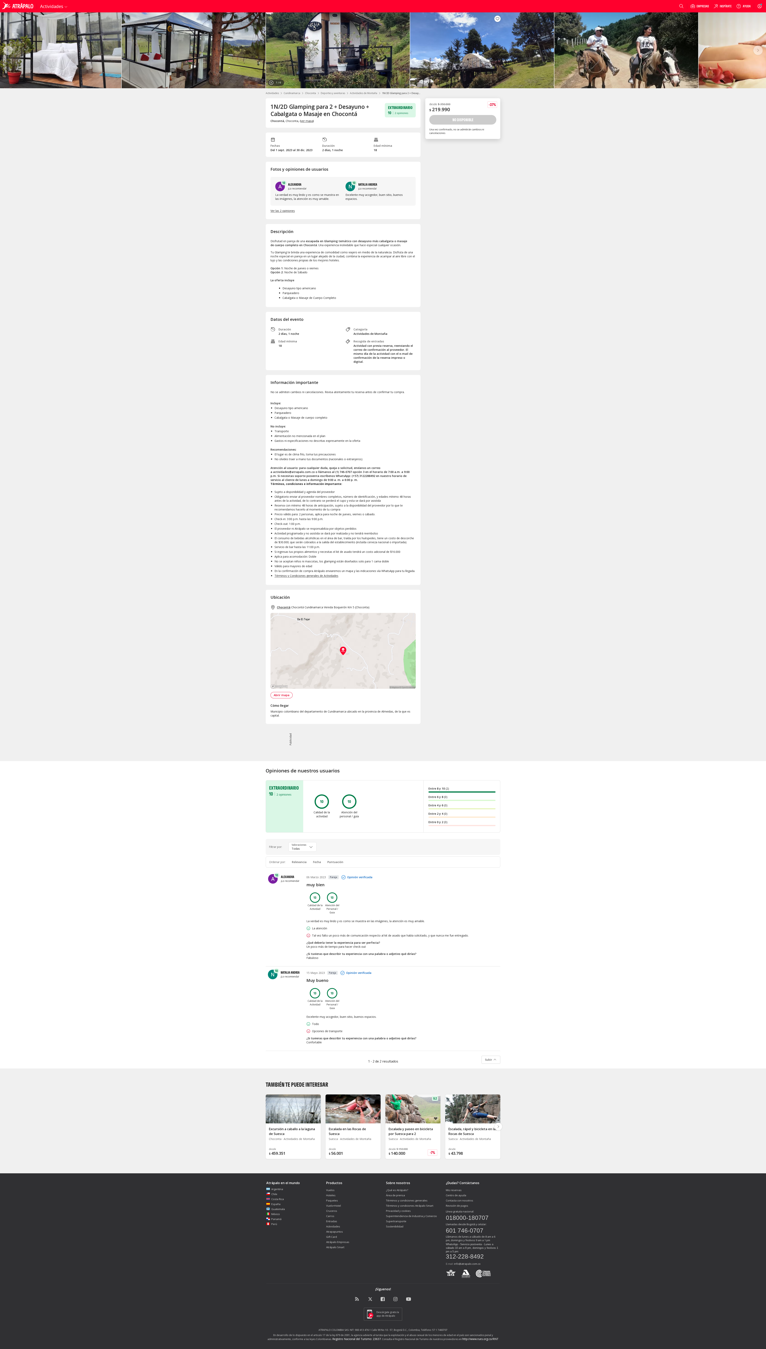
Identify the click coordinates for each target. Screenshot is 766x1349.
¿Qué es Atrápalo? (397, 1190)
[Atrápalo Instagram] (395, 1299)
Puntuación (335, 862)
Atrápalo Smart (335, 1247)
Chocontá (283, 607)
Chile (274, 1194)
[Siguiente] (758, 50)
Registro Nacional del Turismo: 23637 (356, 1339)
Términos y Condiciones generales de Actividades (306, 576)
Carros (330, 1216)
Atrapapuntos (334, 1231)
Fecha (317, 862)
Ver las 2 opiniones (282, 211)
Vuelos (330, 1190)
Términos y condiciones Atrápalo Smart (409, 1205)
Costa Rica (277, 1199)
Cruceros (331, 1210)
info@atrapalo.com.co (467, 1263)
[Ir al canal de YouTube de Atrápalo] (408, 1299)
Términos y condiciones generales (406, 1200)
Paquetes (332, 1200)
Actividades (272, 93)
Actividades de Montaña (363, 93)
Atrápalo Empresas (337, 1242)
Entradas (331, 1221)
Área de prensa (395, 1195)
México (275, 1214)
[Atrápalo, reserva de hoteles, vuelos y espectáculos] (18, 6)
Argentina (277, 1189)
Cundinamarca (292, 93)
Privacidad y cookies (398, 1210)
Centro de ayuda (456, 1195)
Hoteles (331, 1195)
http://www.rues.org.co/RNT (480, 1339)
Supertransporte (396, 1221)
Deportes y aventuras (333, 93)
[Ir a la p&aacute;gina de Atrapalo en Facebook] (383, 1299)
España (275, 1204)
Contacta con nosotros (459, 1200)
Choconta (310, 93)
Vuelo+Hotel (333, 1205)
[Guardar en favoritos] (497, 19)
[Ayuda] (743, 6)
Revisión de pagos (457, 1205)
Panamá (276, 1219)
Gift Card (331, 1236)
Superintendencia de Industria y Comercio (411, 1216)
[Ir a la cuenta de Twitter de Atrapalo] (370, 1299)
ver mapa (307, 121)
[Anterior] (8, 50)
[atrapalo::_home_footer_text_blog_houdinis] (357, 1299)
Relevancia (299, 862)
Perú (274, 1224)
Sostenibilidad (394, 1226)
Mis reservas (454, 1190)
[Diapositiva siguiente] (498, 1127)
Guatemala (278, 1209)
